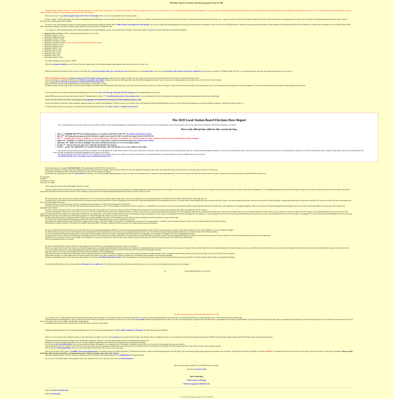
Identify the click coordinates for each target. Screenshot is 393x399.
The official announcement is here (138, 134)
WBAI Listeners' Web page (196, 380)
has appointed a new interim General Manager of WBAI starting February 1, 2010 (112, 100)
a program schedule (59, 64)
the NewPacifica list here (64, 344)
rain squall (140, 319)
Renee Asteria (113, 106)
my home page (55, 394)
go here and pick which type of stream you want (110, 71)
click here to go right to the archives (92, 80)
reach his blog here (126, 358)
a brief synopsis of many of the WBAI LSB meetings (81, 16)
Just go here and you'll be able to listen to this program (88, 78)
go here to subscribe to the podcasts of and (79, 82)
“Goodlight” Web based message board (83, 351)
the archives (80, 173)
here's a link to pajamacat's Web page (129, 330)
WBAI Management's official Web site (196, 384)
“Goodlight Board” (124, 355)
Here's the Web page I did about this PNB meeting (115, 92)
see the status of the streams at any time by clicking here (182, 71)
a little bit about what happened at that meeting (132, 24)
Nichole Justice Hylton (145, 140)
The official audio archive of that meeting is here (122, 96)
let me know (149, 71)
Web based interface (64, 348)
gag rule (116, 337)
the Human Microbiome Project (111, 257)
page (60, 390)
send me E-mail (200, 369)
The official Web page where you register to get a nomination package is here (84, 156)
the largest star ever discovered (92, 264)
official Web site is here (130, 106)
